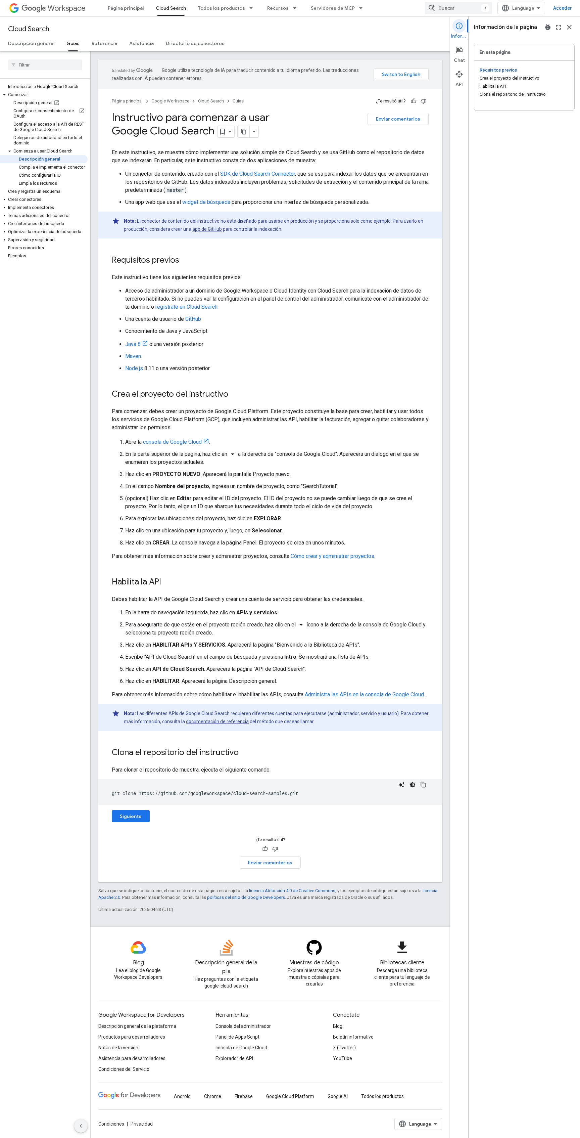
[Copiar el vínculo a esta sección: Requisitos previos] (186, 261)
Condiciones (111, 1124)
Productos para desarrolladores (131, 1037)
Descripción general (31, 43)
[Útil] (413, 101)
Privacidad (142, 1124)
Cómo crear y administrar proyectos (332, 556)
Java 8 (133, 344)
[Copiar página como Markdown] (244, 131)
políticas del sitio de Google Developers (246, 897)
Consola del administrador (243, 1026)
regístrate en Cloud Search (186, 307)
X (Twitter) (344, 1047)
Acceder (562, 8)
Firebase (244, 1096)
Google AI (338, 1096)
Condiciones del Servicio (123, 1069)
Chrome (212, 1096)
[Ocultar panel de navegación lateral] (81, 1126)
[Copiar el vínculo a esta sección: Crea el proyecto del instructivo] (235, 395)
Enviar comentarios (398, 119)
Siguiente (131, 816)
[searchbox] (45, 64)
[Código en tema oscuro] (412, 784)
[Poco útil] (424, 101)
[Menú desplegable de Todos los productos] (253, 8)
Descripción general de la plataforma (137, 1026)
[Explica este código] (401, 784)
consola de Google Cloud (172, 442)
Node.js (134, 368)
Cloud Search (171, 8)
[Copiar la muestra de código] (423, 784)
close (569, 27)
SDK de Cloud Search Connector (257, 174)
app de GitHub (207, 229)
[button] (44, 95)
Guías (73, 43)
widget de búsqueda (206, 202)
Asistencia (141, 43)
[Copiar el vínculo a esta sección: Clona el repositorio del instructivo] (245, 753)
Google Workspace (170, 100)
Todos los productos (221, 8)
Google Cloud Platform (290, 1096)
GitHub (193, 319)
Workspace (67, 8)
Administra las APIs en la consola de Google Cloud (364, 694)
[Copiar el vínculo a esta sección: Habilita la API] (168, 582)
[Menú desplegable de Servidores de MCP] (363, 8)
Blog (337, 1026)
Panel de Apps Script (237, 1037)
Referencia (104, 43)
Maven (133, 356)
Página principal (126, 8)
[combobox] (458, 8)
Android (182, 1096)
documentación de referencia (217, 721)
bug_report (548, 27)
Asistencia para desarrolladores (131, 1058)
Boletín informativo (353, 1037)
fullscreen (558, 27)
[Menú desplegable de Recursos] (297, 8)
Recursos (278, 8)
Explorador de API (234, 1058)
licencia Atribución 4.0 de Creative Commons (292, 890)
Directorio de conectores (195, 43)
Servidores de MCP (333, 8)
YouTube (342, 1058)
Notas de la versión (118, 1047)
